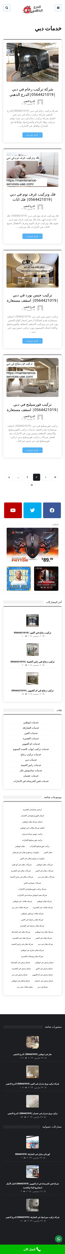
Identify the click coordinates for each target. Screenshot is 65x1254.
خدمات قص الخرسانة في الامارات (31, 781)
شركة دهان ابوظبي (44, 901)
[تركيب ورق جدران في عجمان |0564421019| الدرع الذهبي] (32, 1101)
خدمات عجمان (31, 775)
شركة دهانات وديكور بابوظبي (32, 913)
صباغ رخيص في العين (44, 968)
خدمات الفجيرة (31, 738)
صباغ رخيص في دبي (19, 974)
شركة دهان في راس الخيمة (22, 944)
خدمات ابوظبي (31, 722)
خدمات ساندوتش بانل (31, 770)
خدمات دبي (31, 759)
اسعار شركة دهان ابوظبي (32, 821)
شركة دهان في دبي (45, 944)
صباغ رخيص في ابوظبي (44, 962)
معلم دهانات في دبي (25, 987)
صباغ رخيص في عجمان (44, 980)
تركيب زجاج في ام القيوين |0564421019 (32, 690)
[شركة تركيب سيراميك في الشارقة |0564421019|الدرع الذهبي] (32, 1205)
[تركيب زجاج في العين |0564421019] (32, 620)
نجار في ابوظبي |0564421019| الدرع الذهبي (32, 1054)
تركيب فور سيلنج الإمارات (32, 840)
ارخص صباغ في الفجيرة (32, 809)
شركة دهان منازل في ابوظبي (32, 950)
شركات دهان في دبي (46, 876)
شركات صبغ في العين (32, 883)
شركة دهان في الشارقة (21, 931)
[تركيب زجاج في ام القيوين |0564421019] (32, 678)
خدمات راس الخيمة (31, 765)
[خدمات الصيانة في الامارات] (32, 9)
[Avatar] (40, 102)
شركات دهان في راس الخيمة (21, 876)
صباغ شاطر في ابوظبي (20, 980)
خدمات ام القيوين (31, 743)
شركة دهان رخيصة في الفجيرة (32, 925)
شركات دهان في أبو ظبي (22, 864)
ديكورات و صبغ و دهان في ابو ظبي (25, 852)
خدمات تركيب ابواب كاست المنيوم (31, 749)
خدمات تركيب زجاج (31, 754)
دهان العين (48, 852)
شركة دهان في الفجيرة (21, 938)
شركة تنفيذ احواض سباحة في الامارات (32, 895)
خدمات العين (31, 733)
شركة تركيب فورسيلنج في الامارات (32, 889)
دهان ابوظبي (20, 846)
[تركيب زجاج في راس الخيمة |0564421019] (32, 649)
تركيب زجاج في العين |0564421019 (32, 632)
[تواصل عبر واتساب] (58, 1239)
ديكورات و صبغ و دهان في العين (32, 858)
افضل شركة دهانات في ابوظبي (32, 827)
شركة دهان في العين (43, 938)
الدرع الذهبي (29, 101)
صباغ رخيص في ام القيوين (42, 974)
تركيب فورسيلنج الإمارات (40, 846)
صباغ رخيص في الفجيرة (21, 968)
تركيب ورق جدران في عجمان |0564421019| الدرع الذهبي (33, 1113)
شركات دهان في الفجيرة (21, 870)
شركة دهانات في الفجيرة (43, 907)
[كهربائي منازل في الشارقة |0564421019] (32, 1142)
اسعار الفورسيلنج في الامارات (32, 815)
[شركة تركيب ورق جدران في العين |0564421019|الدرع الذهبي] (32, 1071)
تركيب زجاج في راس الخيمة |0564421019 (32, 661)
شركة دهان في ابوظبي (44, 931)
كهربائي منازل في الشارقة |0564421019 (32, 1154)
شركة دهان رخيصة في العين (32, 919)
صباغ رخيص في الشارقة (20, 962)
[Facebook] (52, 510)
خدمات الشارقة (31, 727)
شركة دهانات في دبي (20, 907)
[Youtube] (13, 510)
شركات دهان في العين (44, 870)
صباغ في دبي (42, 987)
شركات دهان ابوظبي (44, 864)
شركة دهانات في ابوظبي (22, 901)
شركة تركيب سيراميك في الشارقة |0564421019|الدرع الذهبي (32, 1217)
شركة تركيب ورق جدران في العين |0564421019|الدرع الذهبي (32, 1083)
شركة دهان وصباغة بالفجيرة (32, 956)
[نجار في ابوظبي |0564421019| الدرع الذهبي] (32, 1042)
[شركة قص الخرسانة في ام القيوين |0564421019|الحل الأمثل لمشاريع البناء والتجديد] (32, 1171)
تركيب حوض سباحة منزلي (32, 834)
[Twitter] (32, 510)
